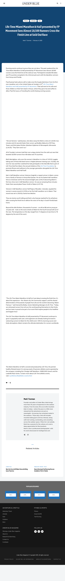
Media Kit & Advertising (9, 536)
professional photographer (41, 428)
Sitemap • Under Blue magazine (11, 531)
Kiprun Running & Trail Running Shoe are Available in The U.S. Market (44, 470)
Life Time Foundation (47, 166)
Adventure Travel (7, 511)
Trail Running (37, 516)
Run (40, 21)
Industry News (38, 466)
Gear (4, 516)
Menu (4, 3)
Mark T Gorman (27, 40)
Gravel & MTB (38, 514)
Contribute (5, 542)
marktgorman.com (44, 430)
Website (24, 434)
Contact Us (6, 539)
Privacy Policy (9, 559)
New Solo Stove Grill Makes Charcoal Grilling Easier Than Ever (17, 470)
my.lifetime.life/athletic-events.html (20, 376)
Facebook (35, 531)
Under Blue (41, 402)
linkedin (42, 531)
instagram (39, 531)
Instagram (28, 434)
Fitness (26, 21)
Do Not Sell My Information (25, 559)
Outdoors (5, 519)
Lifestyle (33, 21)
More (4, 522)
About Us (5, 534)
